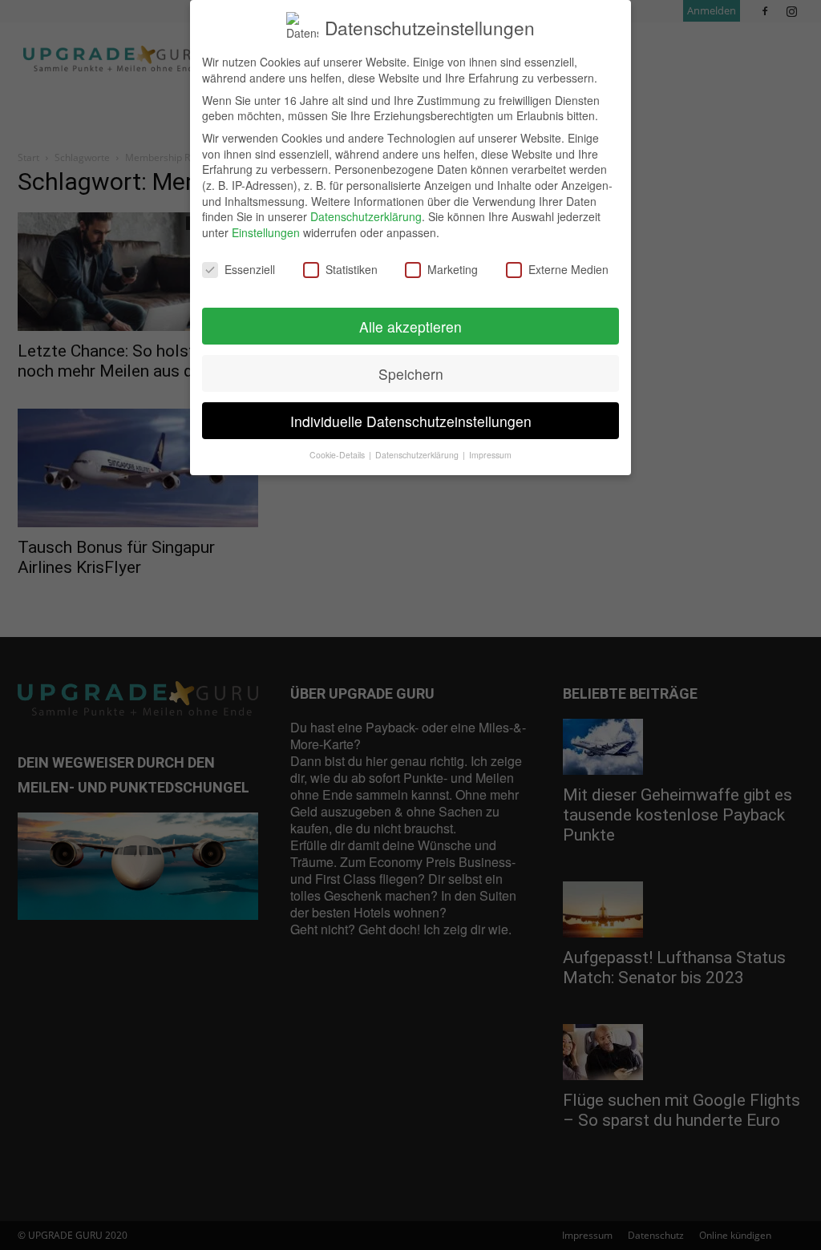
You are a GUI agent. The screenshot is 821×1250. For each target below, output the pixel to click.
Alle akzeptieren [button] (410, 327)
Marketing (452, 269)
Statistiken (352, 269)
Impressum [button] (490, 455)
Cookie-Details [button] (338, 455)
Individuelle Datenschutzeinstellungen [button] (411, 421)
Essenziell (249, 269)
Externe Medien (568, 269)
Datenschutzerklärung (366, 216)
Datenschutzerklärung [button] (418, 455)
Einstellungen (266, 232)
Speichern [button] (410, 374)
